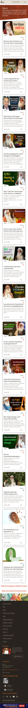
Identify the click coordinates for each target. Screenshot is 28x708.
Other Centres (6, 672)
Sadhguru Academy (8, 622)
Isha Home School (7, 625)
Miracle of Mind (7, 603)
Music (4, 610)
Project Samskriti (7, 638)
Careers (5, 641)
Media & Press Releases (9, 613)
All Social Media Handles (9, 700)
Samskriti (5, 628)
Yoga (4, 616)
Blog (4, 606)
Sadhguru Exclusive (8, 619)
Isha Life (5, 632)
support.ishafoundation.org (11, 669)
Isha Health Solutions (8, 635)
